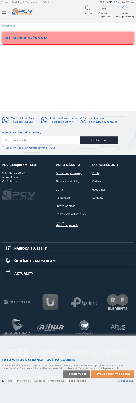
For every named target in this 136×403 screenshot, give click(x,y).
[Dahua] (50, 327)
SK (132, 2)
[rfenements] (117, 302)
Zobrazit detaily (126, 380)
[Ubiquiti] (50, 302)
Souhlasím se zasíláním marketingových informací (30, 148)
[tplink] (84, 302)
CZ (123, 2)
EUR (102, 2)
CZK (109, 2)
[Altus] (117, 327)
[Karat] (84, 327)
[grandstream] (17, 327)
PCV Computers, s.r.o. (22, 11)
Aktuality (23, 274)
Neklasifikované (77, 380)
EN (127, 2)
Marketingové (57, 380)
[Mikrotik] (17, 302)
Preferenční (23, 380)
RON (116, 2)
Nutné (9, 380)
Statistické (39, 380)
